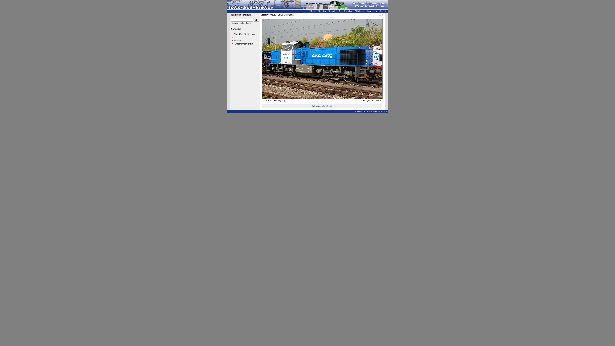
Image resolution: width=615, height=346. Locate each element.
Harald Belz (376, 100)
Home (313, 11)
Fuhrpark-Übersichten (243, 44)
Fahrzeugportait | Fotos (322, 106)
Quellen (382, 11)
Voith (236, 37)
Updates (322, 11)
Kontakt (349, 11)
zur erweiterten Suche (241, 23)
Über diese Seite (335, 11)
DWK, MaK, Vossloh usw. (244, 34)
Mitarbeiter (359, 11)
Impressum (372, 11)
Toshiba (237, 41)
